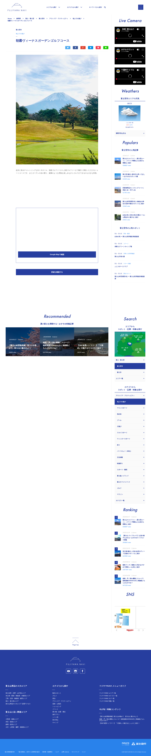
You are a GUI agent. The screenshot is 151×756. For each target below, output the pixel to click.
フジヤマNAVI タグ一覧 (106, 698)
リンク (84, 752)
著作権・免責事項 (47, 752)
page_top (75, 642)
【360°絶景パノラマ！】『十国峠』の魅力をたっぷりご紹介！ (119, 723)
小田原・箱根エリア (12, 719)
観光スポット (56, 693)
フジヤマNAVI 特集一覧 (106, 701)
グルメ (54, 695)
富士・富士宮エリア (12, 701)
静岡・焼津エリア (11, 724)
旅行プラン (56, 714)
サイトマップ (75, 752)
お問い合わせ (65, 752)
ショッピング (56, 706)
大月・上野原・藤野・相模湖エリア (17, 727)
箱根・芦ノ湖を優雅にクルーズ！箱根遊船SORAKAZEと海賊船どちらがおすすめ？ (121, 719)
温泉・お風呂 (56, 703)
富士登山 (55, 720)
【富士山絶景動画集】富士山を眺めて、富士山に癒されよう (118, 716)
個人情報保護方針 (10, 752)
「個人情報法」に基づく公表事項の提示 (28, 752)
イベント (55, 709)
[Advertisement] (57, 190)
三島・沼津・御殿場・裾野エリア (16, 698)
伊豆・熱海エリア (11, 721)
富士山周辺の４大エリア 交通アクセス (18, 703)
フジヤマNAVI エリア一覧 (107, 693)
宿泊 (53, 698)
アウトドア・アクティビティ (61, 701)
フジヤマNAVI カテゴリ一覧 (108, 695)
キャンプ (55, 722)
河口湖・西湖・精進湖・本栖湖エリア (18, 695)
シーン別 (55, 717)
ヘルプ (57, 752)
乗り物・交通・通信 (58, 711)
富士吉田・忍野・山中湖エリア (16, 693)
